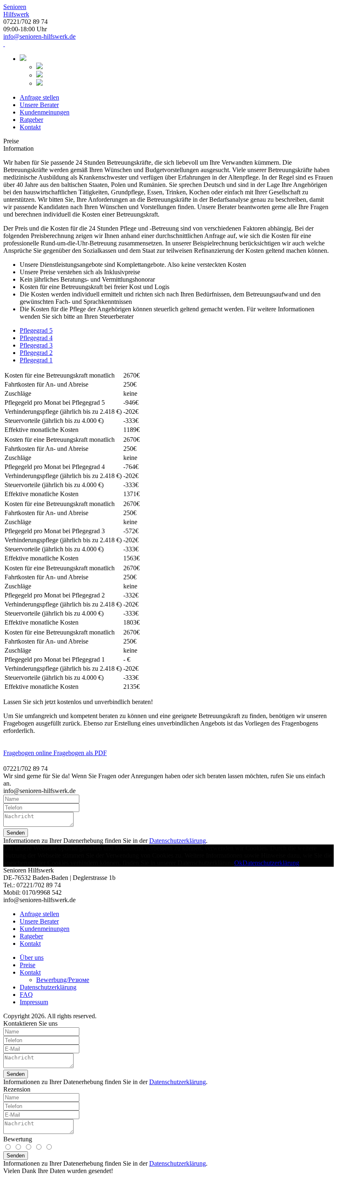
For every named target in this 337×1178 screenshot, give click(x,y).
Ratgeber (31, 119)
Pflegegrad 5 (36, 330)
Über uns (32, 957)
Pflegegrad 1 (36, 360)
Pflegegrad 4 (36, 337)
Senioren (16, 10)
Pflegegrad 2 (36, 352)
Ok (238, 862)
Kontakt (30, 127)
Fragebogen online (28, 752)
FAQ (26, 994)
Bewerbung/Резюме (62, 979)
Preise (27, 964)
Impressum (34, 1001)
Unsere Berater (39, 104)
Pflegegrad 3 (36, 345)
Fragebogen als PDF (80, 752)
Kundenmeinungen (44, 112)
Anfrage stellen (39, 97)
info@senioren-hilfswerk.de (39, 36)
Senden (16, 833)
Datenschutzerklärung (177, 840)
